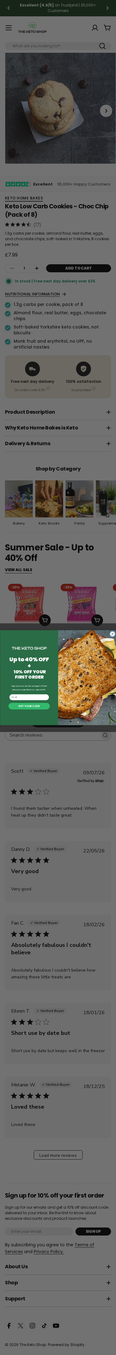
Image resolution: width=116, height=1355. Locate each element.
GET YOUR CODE (29, 706)
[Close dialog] (112, 634)
